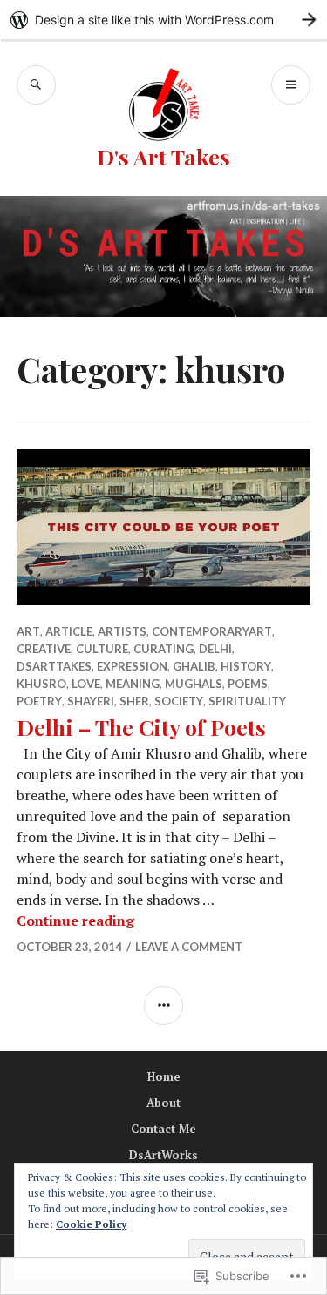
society (178, 701)
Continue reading (75, 920)
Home (164, 1076)
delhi (215, 649)
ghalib (194, 666)
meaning (133, 684)
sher (134, 701)
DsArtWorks (163, 1155)
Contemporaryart (212, 631)
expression (132, 666)
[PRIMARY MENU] (290, 85)
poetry (39, 701)
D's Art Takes (163, 156)
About (163, 1102)
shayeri (90, 701)
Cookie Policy (91, 1224)
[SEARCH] (36, 85)
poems (248, 684)
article (68, 631)
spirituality (247, 701)
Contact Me (163, 1128)
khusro (41, 684)
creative (44, 649)
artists (122, 631)
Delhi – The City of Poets (141, 726)
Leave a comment (188, 947)
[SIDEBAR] (163, 1005)
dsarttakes (54, 666)
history (246, 666)
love (86, 684)
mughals (193, 684)
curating (163, 649)
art (28, 631)
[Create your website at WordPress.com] (163, 19)
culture (102, 649)
